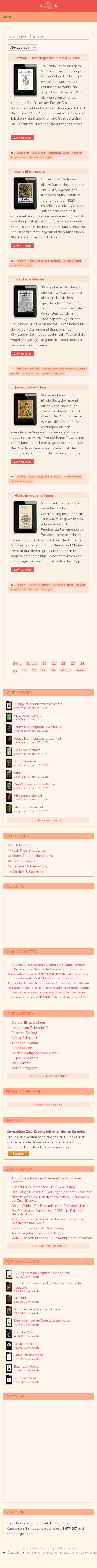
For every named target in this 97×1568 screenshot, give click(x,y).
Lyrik (75, 983)
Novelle (26, 987)
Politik (47, 987)
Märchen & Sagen (27, 871)
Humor (85, 973)
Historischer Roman (58, 152)
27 (34, 670)
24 (82, 663)
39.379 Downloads (27, 1359)
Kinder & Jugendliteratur (32, 855)
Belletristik (22, 845)
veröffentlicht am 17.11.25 (31, 776)
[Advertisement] (48, 626)
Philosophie (37, 987)
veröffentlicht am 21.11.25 (31, 754)
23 (73, 663)
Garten (29, 969)
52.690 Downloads (27, 1301)
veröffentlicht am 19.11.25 (31, 765)
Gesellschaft (38, 152)
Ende (80, 670)
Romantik (16, 992)
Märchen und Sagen (40, 157)
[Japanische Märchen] (25, 427)
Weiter (65, 670)
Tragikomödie (17, 996)
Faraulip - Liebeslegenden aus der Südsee (47, 58)
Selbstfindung (57, 992)
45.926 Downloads (27, 1324)
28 (43, 670)
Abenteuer (22, 368)
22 (63, 663)
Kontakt (31, 1552)
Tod (84, 992)
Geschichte (22, 152)
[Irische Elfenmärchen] (25, 211)
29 (53, 670)
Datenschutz (89, 1552)
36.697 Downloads (27, 1370)
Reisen (75, 987)
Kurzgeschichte (18, 157)
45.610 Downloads (27, 1336)
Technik (76, 992)
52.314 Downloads (27, 1313)
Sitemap (48, 1552)
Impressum (67, 1552)
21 (54, 663)
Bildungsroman (36, 964)
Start (17, 663)
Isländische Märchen (30, 279)
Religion (84, 987)
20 (44, 663)
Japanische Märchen (30, 387)
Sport (68, 992)
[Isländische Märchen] (25, 319)
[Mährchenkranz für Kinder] (25, 535)
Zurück (32, 663)
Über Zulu (14, 1552)
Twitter (69, 16)
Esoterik (68, 964)
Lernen (39, 983)
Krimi (79, 978)
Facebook (77, 16)
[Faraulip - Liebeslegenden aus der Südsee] (25, 97)
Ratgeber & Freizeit (29, 866)
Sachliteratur (24, 861)
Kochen (61, 978)
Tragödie (30, 996)
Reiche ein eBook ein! (48, 1105)
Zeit (85, 996)
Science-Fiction (39, 992)
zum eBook (22, 137)
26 (24, 670)
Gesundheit (76, 969)
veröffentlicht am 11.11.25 (31, 799)
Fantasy (21, 260)
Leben (30, 983)
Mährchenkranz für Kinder (34, 495)
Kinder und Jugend (38, 260)
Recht (67, 987)
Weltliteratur (44, 996)
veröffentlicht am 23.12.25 (31, 719)
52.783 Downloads (27, 1291)
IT (16, 978)
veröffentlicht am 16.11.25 (31, 788)
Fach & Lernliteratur (29, 850)
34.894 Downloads (27, 1382)
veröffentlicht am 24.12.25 (31, 708)
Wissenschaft (74, 996)
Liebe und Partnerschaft (57, 983)
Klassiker (77, 152)
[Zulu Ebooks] (48, 7)
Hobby (69, 973)
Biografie (51, 964)
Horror (77, 973)
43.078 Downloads (27, 1347)
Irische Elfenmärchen (30, 171)
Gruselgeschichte (18, 973)
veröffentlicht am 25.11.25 (31, 730)
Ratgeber (57, 987)
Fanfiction (79, 964)
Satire (26, 992)
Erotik (60, 964)
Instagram (84, 16)
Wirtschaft (59, 996)
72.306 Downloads (27, 1276)
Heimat (32, 973)
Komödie (70, 978)
